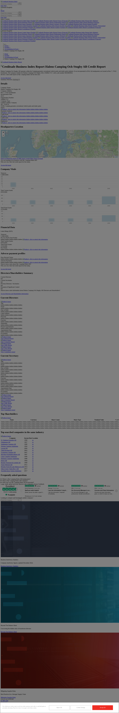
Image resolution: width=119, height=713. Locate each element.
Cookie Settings (81, 707)
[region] (59, 707)
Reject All (59, 707)
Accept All (102, 707)
